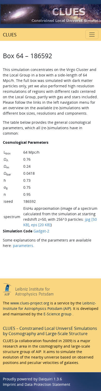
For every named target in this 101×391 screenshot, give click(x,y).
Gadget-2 (41, 231)
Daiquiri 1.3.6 (50, 378)
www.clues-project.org (29, 303)
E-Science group (58, 313)
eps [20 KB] (41, 224)
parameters (23, 245)
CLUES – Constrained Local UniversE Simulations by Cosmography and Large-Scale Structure (50, 330)
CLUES (10, 34)
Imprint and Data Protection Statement (36, 384)
